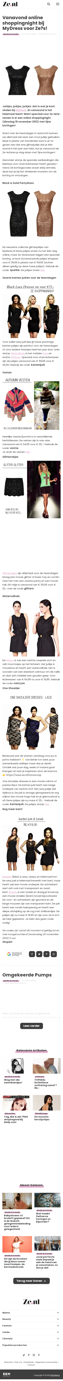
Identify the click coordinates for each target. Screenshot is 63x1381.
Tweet (39, 954)
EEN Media (55, 1375)
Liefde (6, 1332)
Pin (46, 954)
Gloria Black (17, 353)
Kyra (45, 353)
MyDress (21, 110)
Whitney (16, 357)
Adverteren (29, 1362)
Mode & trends (10, 34)
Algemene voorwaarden (47, 1362)
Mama (6, 1312)
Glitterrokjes (9, 573)
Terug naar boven (29, 1281)
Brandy (13, 892)
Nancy (10, 660)
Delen (32, 954)
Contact (31, 1365)
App (54, 954)
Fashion (7, 1325)
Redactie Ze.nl (50, 34)
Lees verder (31, 1026)
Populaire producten (14, 1345)
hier (42, 270)
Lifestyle (7, 1338)
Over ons (18, 1362)
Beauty (6, 1319)
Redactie (8, 1362)
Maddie (6, 876)
